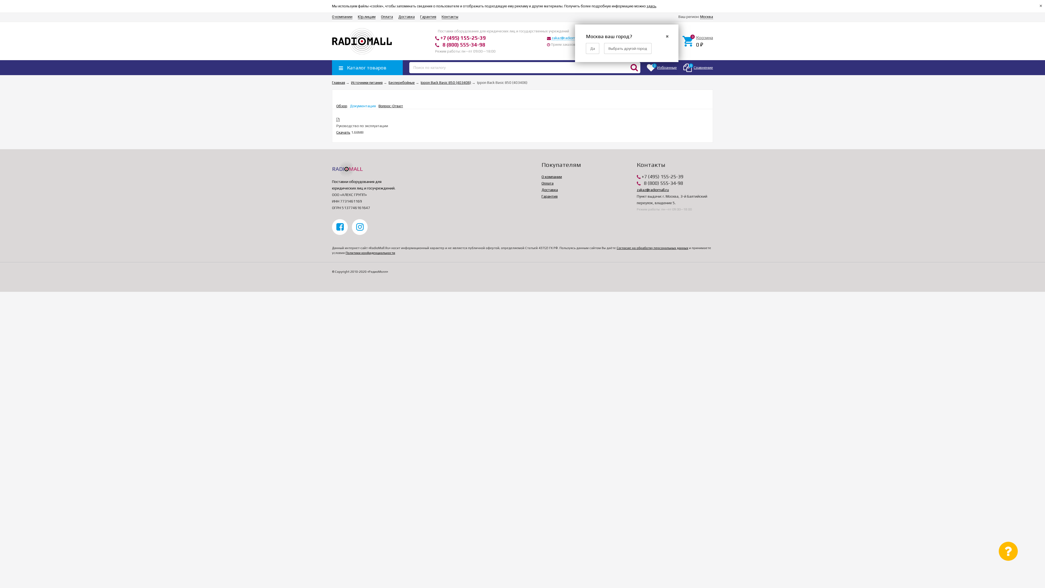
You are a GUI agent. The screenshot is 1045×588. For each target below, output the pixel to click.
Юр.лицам (367, 16)
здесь (651, 6)
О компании (342, 16)
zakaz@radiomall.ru (568, 38)
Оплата (387, 16)
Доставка (406, 16)
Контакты (450, 16)
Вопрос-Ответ (391, 106)
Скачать (343, 132)
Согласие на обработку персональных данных (652, 248)
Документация (363, 106)
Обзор (341, 106)
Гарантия (428, 16)
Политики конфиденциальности (370, 253)
